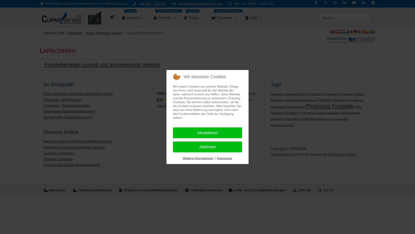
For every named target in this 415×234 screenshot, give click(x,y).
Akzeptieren (207, 133)
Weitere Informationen (198, 158)
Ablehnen (207, 147)
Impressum (224, 158)
